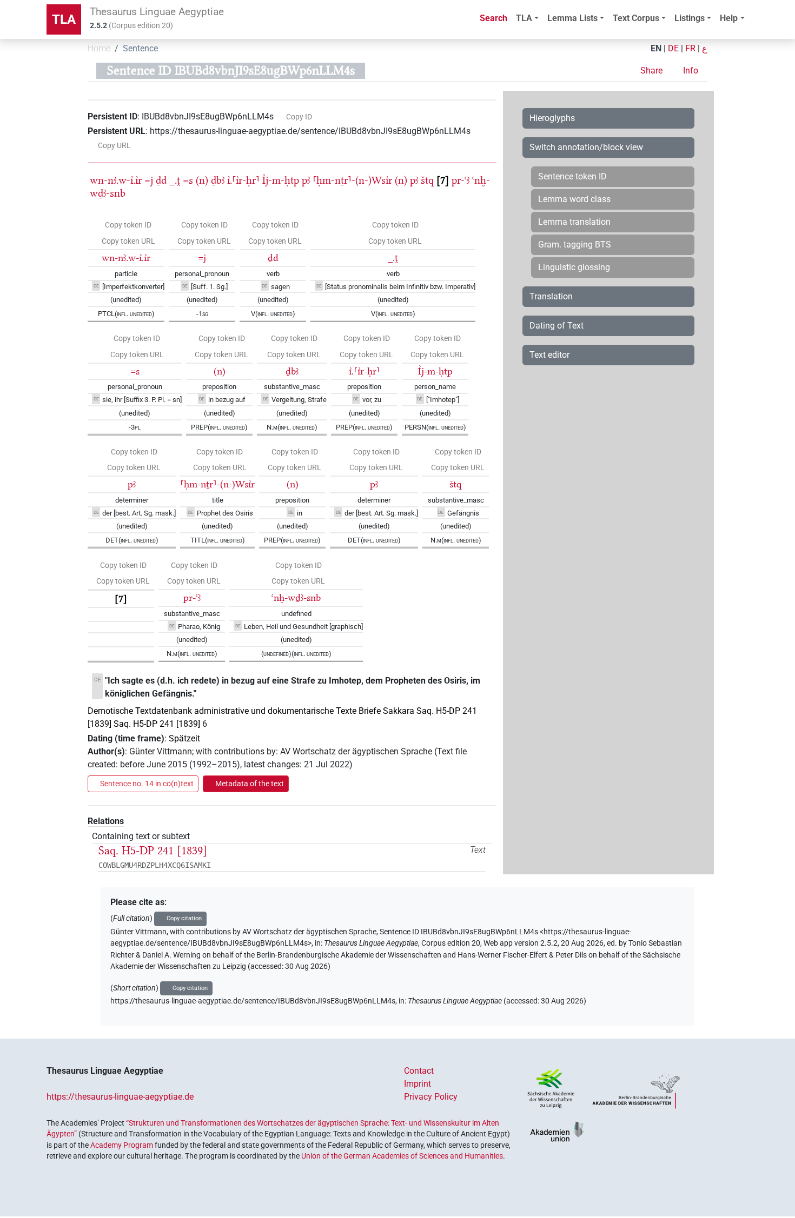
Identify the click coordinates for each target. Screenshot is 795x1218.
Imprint (417, 1084)
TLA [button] (524, 18)
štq (427, 180)
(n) (202, 180)
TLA (64, 19)
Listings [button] (689, 18)
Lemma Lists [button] (572, 18)
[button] (652, 71)
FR (690, 48)
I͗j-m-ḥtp (280, 180)
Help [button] (729, 18)
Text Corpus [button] (636, 18)
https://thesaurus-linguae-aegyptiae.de (120, 1097)
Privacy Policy (431, 1097)
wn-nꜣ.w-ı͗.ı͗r (116, 180)
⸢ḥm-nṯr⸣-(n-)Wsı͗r (352, 180)
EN (656, 48)
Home (99, 48)
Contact (419, 1071)
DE (673, 48)
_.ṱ (174, 180)
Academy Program (121, 1145)
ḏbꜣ (217, 180)
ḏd (161, 180)
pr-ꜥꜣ (460, 180)
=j (148, 180)
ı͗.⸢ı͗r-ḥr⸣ (243, 180)
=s (188, 180)
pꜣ (306, 180)
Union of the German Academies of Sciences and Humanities (402, 1156)
